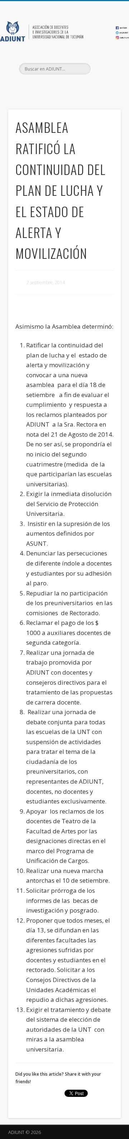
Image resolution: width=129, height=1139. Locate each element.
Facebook (48, 87)
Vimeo (78, 87)
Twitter (63, 87)
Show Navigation (104, 64)
